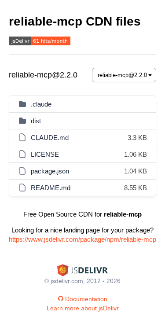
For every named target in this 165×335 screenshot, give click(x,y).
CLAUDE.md (50, 137)
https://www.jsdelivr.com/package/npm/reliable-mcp (82, 239)
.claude (41, 104)
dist (36, 121)
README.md (50, 187)
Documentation (86, 298)
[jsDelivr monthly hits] (39, 42)
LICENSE (45, 154)
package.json (50, 171)
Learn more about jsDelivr (83, 308)
